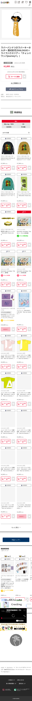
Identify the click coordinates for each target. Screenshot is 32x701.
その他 (23, 127)
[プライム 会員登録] (22, 2)
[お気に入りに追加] (24, 76)
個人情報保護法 (10, 683)
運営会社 (21, 683)
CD (23, 124)
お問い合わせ (20, 680)
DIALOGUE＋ (10, 667)
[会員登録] (19, 2)
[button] (16, 89)
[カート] (30, 2)
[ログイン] (15, 2)
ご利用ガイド (11, 680)
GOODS (8, 127)
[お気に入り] (26, 2)
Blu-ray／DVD (9, 124)
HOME (2, 667)
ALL (16, 121)
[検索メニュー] (29, 4)
